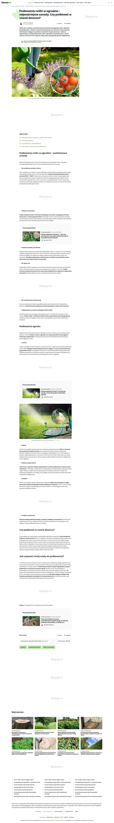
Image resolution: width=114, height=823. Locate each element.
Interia (13, 6)
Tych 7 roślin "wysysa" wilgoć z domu (24, 780)
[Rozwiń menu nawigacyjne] (111, 2)
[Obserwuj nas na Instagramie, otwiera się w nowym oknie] (69, 641)
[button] (30, 2)
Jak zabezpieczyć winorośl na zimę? (23, 787)
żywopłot (23, 647)
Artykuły (22, 6)
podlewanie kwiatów (34, 647)
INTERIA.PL (73, 820)
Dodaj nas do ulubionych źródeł (37, 42)
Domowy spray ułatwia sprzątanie (23, 790)
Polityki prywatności (51, 820)
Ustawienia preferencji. (60, 820)
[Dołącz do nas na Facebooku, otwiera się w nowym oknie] (67, 641)
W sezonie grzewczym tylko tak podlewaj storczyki (25, 793)
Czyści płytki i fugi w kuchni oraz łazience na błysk (27, 796)
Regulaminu (41, 820)
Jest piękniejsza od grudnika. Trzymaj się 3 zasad (27, 782)
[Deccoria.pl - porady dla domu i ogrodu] (6, 3)
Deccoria (17, 6)
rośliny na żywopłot (48, 647)
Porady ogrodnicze (29, 6)
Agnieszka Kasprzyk (28, 22)
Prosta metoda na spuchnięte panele (24, 785)
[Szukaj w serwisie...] (109, 2)
